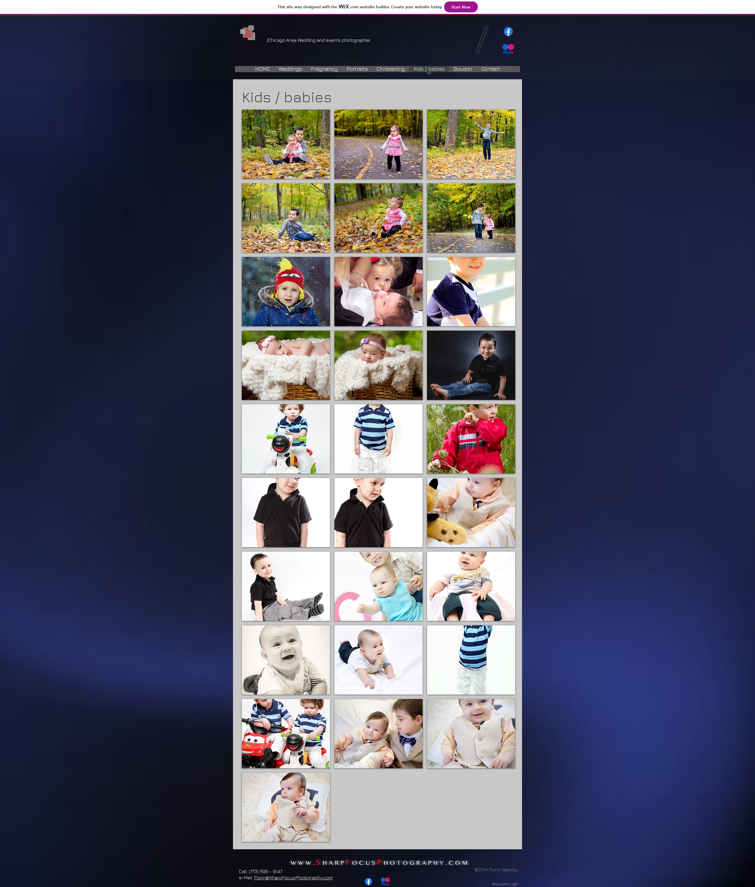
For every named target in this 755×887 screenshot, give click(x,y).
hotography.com (315, 877)
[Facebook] (508, 31)
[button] (286, 144)
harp (277, 877)
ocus (290, 877)
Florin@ (261, 877)
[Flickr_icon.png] (508, 49)
